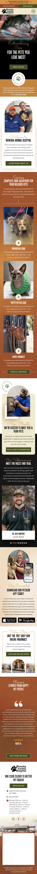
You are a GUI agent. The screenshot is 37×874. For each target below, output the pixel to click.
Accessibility (15, 872)
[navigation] (33, 11)
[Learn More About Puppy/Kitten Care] (18, 297)
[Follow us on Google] (13, 819)
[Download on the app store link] (9, 620)
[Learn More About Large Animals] (18, 351)
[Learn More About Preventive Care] (18, 243)
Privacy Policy (16, 870)
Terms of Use (27, 870)
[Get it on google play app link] (26, 620)
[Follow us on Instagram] (23, 819)
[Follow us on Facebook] (18, 819)
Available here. (20, 94)
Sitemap (23, 872)
